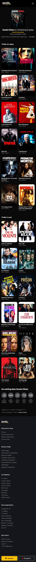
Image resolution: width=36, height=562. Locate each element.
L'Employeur (23, 151)
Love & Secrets (6, 124)
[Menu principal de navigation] (33, 3)
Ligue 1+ (3, 544)
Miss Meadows (24, 124)
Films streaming (6, 516)
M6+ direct (4, 488)
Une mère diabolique (8, 353)
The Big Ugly (23, 380)
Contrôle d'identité (25, 70)
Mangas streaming (6, 525)
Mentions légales (6, 455)
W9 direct (4, 493)
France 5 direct (5, 485)
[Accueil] (6, 3)
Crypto (21, 270)
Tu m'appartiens (6, 207)
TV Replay (4, 511)
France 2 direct (5, 481)
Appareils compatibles (8, 467)
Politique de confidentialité (9, 453)
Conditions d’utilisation (8, 460)
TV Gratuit (4, 513)
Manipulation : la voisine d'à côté (9, 179)
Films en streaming (15, 34)
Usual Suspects (6, 97)
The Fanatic (5, 380)
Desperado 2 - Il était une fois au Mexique (26, 207)
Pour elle (22, 243)
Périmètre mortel (24, 178)
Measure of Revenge (8, 324)
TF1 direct (4, 478)
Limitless (22, 97)
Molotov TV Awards (7, 523)
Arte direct (4, 490)
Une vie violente (6, 243)
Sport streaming (6, 520)
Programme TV (6, 509)
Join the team (5, 439)
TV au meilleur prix (6, 546)
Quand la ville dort (7, 297)
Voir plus (32, 36)
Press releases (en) (7, 434)
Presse (3, 432)
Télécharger (5, 465)
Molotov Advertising (7, 437)
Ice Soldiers (5, 270)
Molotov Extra (5, 539)
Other (21, 353)
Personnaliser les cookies (9, 462)
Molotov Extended (7, 541)
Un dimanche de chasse (9, 70)
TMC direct (4, 495)
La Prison (22, 297)
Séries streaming (6, 518)
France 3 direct (6, 483)
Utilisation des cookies (8, 457)
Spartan (4, 151)
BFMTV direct (5, 497)
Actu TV (3, 528)
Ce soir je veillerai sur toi (26, 325)
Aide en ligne (5, 450)
